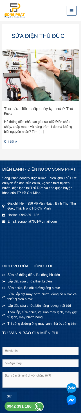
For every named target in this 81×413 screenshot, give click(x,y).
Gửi (9, 396)
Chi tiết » (10, 141)
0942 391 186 (19, 406)
